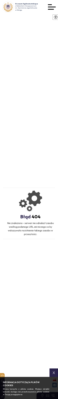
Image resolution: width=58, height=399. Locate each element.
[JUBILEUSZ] (2, 375)
